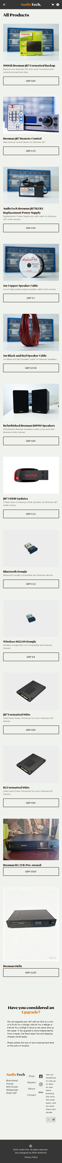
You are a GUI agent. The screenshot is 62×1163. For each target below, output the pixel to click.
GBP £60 (31, 729)
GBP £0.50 (31, 367)
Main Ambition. (39, 1152)
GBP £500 (31, 871)
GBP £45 (31, 228)
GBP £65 (31, 80)
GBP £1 (31, 298)
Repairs (31, 1082)
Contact (31, 1094)
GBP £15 (31, 150)
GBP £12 (31, 513)
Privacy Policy (31, 1157)
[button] (4, 4)
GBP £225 (31, 972)
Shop (32, 1076)
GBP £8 (31, 656)
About (31, 1088)
